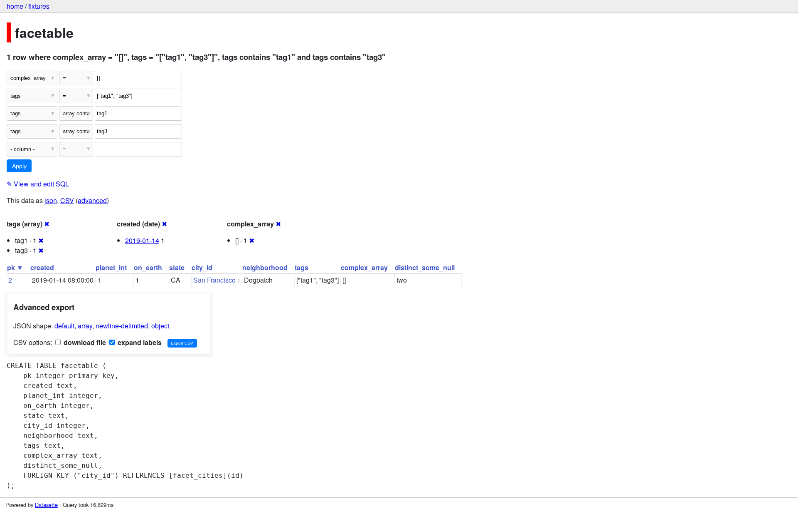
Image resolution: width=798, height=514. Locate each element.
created (42, 267)
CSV (67, 200)
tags (301, 267)
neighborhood (265, 267)
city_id (202, 267)
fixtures (38, 6)
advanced (92, 200)
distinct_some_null (425, 267)
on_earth (148, 267)
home (15, 6)
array (85, 325)
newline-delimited (122, 325)
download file (84, 342)
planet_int (111, 267)
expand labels (139, 342)
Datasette (46, 505)
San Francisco (214, 280)
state (177, 267)
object (160, 325)
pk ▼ (15, 267)
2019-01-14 (142, 240)
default (64, 325)
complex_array (364, 267)
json (50, 200)
